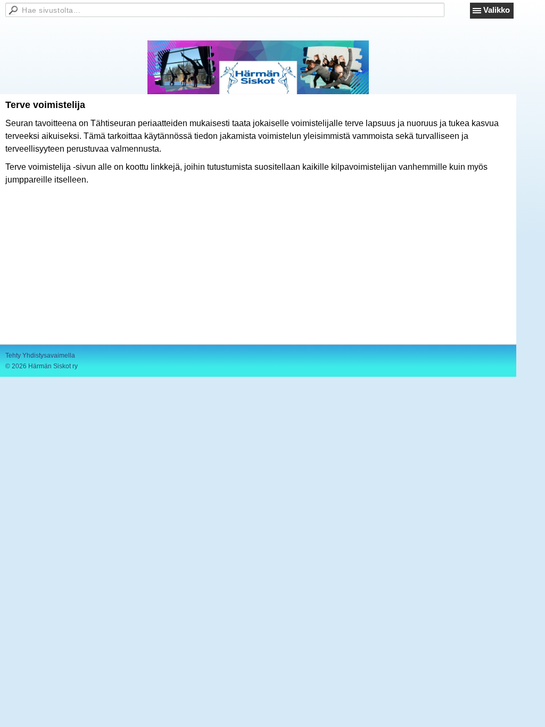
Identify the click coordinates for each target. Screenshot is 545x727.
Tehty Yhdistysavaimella (40, 355)
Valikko (496, 9)
